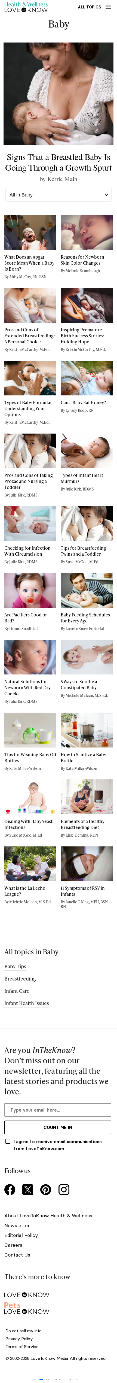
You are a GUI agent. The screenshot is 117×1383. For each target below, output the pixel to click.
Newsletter (17, 1225)
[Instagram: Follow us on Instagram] (64, 1190)
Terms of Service (21, 1346)
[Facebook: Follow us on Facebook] (10, 1190)
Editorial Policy (21, 1235)
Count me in (58, 1127)
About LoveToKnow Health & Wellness (48, 1215)
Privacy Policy (19, 1338)
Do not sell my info (23, 1330)
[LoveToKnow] (57, 1290)
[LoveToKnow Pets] (57, 1307)
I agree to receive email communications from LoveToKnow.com (58, 1145)
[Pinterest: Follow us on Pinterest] (46, 1190)
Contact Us (17, 1255)
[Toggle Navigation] (108, 7)
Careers (13, 1245)
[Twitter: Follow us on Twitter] (28, 1190)
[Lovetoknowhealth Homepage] (26, 7)
